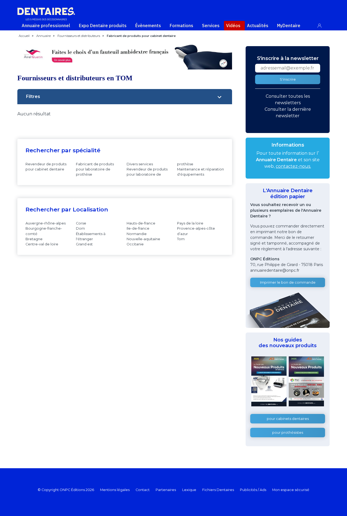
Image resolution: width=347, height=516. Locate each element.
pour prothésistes (287, 432)
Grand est (84, 244)
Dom (80, 228)
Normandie (137, 234)
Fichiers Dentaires (218, 490)
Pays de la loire (190, 223)
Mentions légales (115, 490)
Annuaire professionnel (46, 25)
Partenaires (166, 490)
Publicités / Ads (253, 490)
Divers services (140, 164)
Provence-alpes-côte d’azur (196, 231)
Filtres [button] (33, 96)
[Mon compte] (322, 24)
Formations (181, 25)
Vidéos (233, 25)
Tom (181, 239)
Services (211, 25)
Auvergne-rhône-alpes (45, 223)
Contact (143, 490)
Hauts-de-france (141, 223)
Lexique (189, 490)
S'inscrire (288, 79)
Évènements (148, 25)
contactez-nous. (293, 166)
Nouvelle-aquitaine (143, 239)
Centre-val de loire (41, 244)
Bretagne (34, 239)
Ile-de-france (138, 228)
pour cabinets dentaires (288, 419)
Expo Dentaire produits (103, 25)
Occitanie (135, 244)
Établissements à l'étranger (90, 236)
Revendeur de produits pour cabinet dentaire (45, 166)
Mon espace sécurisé (290, 490)
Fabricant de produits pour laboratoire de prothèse (95, 169)
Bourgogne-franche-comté (43, 231)
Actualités (257, 25)
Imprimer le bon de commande (288, 282)
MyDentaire (288, 25)
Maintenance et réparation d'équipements (200, 171)
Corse (81, 223)
